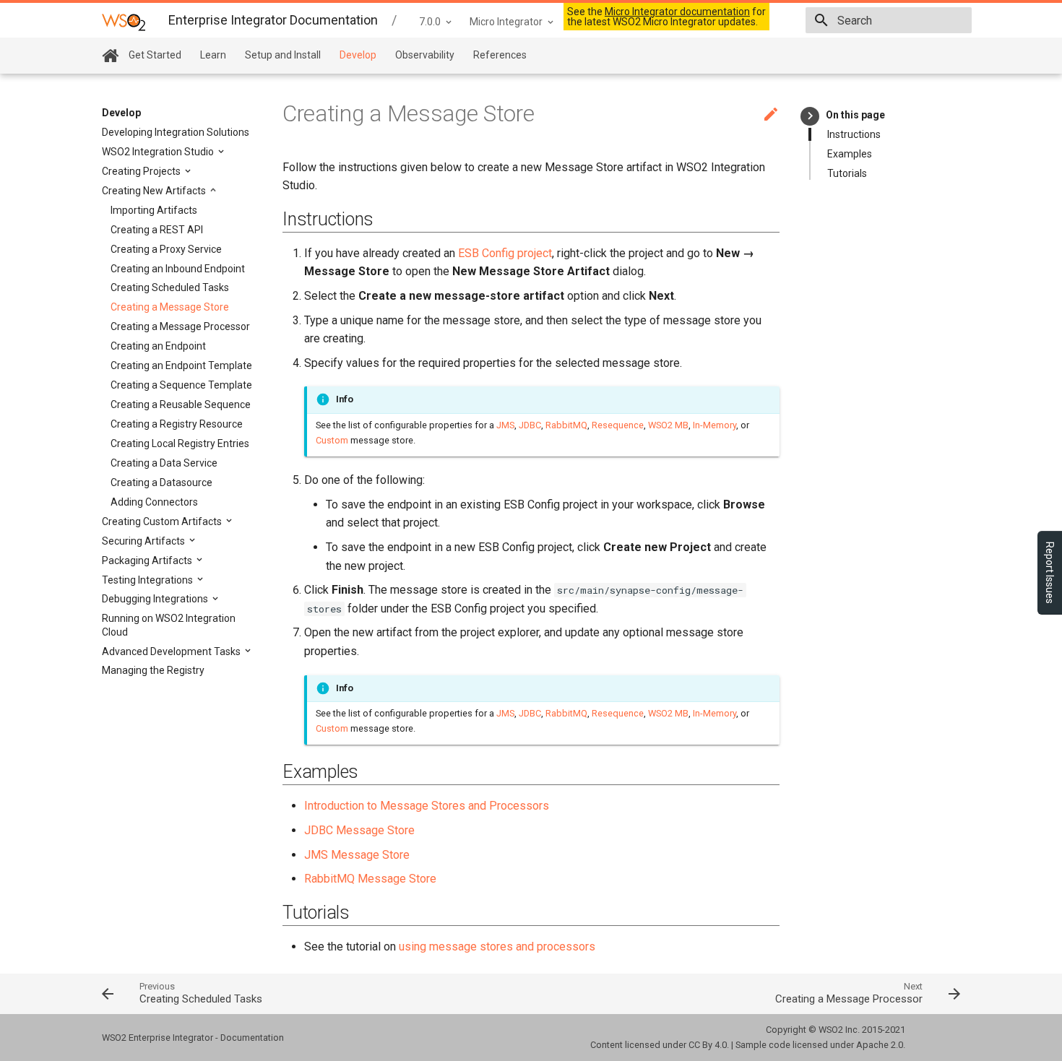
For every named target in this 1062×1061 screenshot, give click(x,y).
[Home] (110, 56)
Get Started (155, 55)
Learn (213, 55)
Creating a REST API (157, 229)
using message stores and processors (497, 946)
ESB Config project (505, 253)
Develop (358, 55)
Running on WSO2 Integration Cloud (169, 624)
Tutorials (847, 173)
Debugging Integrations (156, 599)
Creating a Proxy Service (166, 249)
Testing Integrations (148, 580)
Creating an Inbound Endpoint (178, 268)
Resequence (618, 425)
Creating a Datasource (161, 482)
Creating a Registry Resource (177, 424)
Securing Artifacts (144, 541)
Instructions (854, 134)
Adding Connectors (154, 502)
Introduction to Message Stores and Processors (426, 806)
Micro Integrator (506, 21)
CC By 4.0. (708, 1044)
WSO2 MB (668, 425)
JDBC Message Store (359, 830)
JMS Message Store (357, 855)
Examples (849, 154)
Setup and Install (283, 55)
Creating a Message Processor (180, 326)
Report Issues (1049, 573)
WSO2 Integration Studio (159, 151)
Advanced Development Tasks (172, 651)
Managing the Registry (153, 670)
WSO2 (831, 1029)
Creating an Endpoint (158, 346)
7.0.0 (430, 21)
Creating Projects (142, 171)
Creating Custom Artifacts (163, 521)
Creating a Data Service (164, 463)
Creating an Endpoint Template (181, 365)
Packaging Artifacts (148, 560)
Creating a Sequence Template (181, 385)
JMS (505, 425)
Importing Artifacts (154, 210)
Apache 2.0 (879, 1044)
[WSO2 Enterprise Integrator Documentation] (123, 21)
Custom (332, 440)
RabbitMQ (566, 425)
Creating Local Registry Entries (180, 443)
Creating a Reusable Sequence (181, 404)
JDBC (530, 425)
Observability (424, 55)
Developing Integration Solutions (175, 132)
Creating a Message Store (170, 307)
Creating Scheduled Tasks (170, 287)
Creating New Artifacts (155, 190)
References (500, 55)
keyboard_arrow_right (810, 116)
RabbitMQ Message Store (370, 878)
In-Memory (714, 425)
